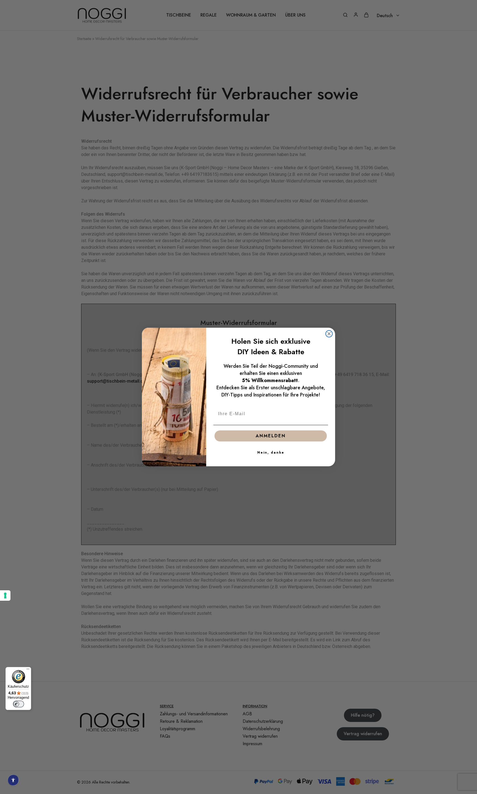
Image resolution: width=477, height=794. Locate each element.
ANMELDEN (271, 436)
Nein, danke (270, 452)
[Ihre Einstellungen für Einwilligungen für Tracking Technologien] (5, 595)
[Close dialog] (329, 333)
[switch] (18, 704)
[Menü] (28, 670)
